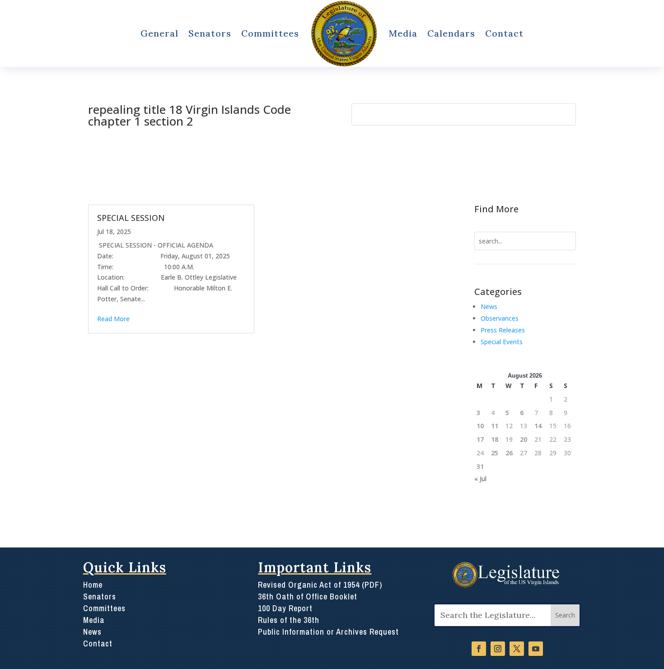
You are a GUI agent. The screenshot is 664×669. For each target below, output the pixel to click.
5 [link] (507, 412)
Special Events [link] (502, 341)
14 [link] (538, 425)
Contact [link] (504, 33)
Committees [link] (270, 33)
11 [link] (494, 425)
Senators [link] (209, 33)
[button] (565, 615)
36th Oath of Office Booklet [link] (307, 596)
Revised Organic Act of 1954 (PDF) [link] (320, 584)
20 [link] (523, 439)
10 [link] (480, 425)
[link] (344, 33)
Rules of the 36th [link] (288, 620)
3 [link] (478, 412)
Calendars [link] (451, 33)
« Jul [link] (480, 478)
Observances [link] (500, 318)
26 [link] (509, 453)
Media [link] (403, 33)
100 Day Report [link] (285, 608)
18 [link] (494, 439)
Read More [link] (113, 318)
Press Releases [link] (503, 330)
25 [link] (494, 453)
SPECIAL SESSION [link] (131, 217)
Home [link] (93, 584)
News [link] (489, 306)
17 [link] (480, 439)
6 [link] (522, 412)
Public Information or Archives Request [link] (328, 631)
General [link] (159, 33)
